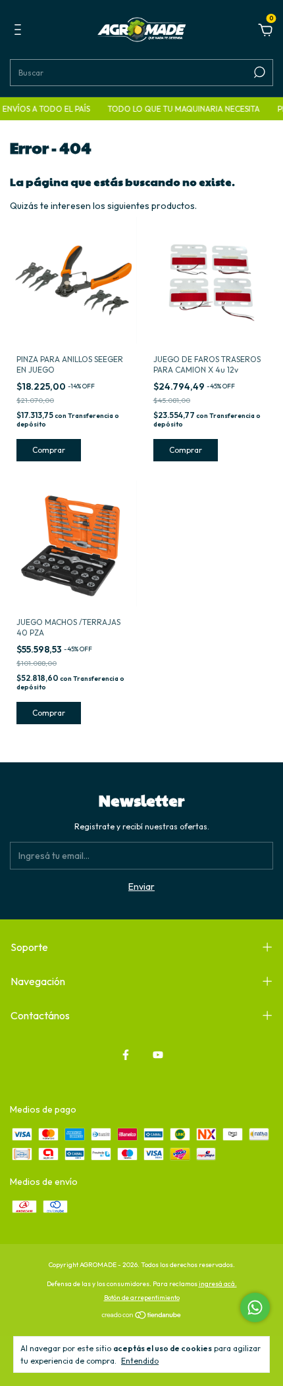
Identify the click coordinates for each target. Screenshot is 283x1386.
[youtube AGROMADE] (158, 1055)
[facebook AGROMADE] (125, 1055)
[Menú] (20, 31)
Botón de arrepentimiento (142, 1297)
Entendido (140, 1361)
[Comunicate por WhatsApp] (255, 1307)
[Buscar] (258, 72)
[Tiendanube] (142, 1316)
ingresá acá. (218, 1284)
